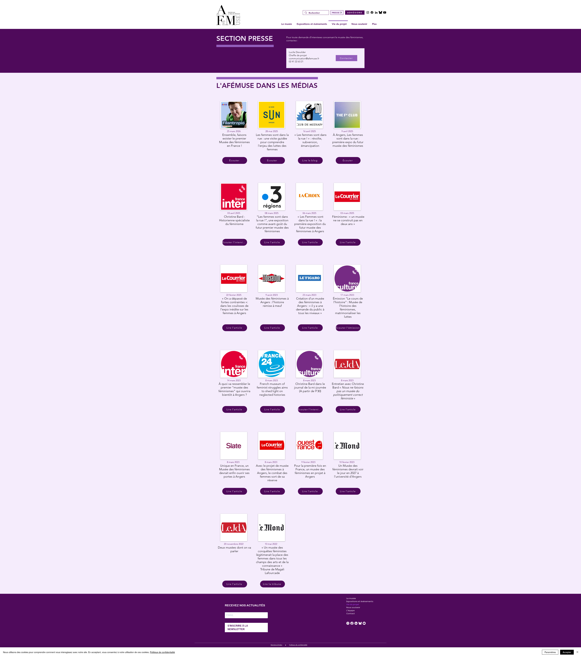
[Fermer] (577, 652)
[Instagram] (367, 12)
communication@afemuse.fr (304, 58)
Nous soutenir (353, 607)
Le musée (351, 598)
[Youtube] (384, 12)
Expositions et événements (354, 601)
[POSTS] (380, 12)
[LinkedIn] (376, 12)
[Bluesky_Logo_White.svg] (360, 623)
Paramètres (550, 652)
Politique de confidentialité (162, 652)
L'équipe (350, 610)
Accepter (567, 652)
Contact (350, 613)
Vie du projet (352, 604)
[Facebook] (372, 12)
